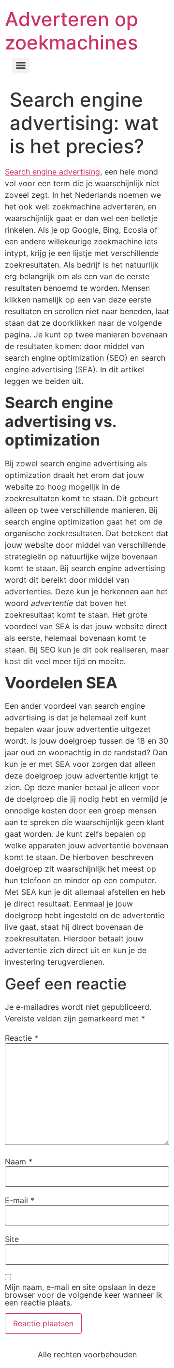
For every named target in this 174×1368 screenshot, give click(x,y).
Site (12, 1239)
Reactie (21, 1038)
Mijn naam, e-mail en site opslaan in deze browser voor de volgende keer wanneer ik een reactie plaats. (83, 1294)
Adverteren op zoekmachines (71, 30)
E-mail (19, 1200)
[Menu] (20, 65)
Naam (18, 1161)
